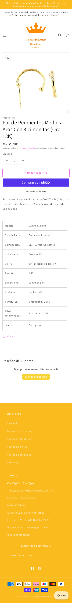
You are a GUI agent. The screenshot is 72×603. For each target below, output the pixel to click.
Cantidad (7, 153)
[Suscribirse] (61, 555)
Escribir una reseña (36, 377)
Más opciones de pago (36, 191)
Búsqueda (12, 423)
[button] (4, 35)
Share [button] (10, 336)
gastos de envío (28, 148)
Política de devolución (19, 438)
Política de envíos (17, 446)
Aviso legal (13, 462)
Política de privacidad (19, 454)
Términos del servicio (19, 431)
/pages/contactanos (19, 534)
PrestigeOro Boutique (31, 596)
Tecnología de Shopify (47, 596)
